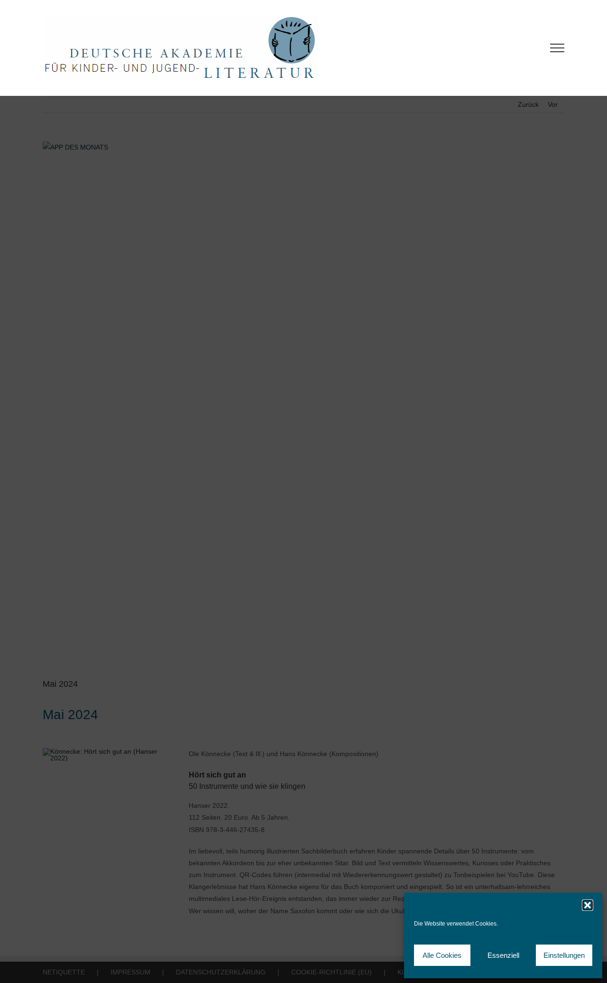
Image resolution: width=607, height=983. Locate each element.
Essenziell (503, 955)
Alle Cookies (442, 955)
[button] (587, 905)
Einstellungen (564, 955)
